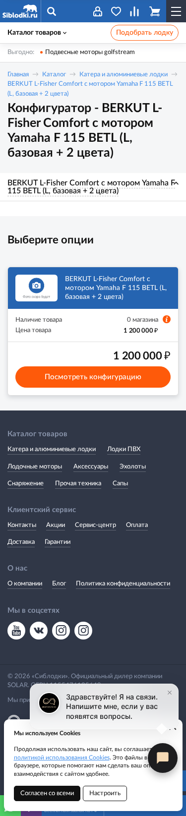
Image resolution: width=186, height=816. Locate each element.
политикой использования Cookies (62, 757)
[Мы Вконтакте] (39, 631)
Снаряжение (25, 483)
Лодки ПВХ (123, 449)
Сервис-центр (95, 525)
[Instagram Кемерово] (83, 631)
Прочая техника (78, 483)
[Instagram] (61, 631)
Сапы (120, 483)
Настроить (105, 793)
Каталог (54, 74)
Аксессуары (90, 467)
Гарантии (57, 542)
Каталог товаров (34, 32)
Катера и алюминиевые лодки (123, 74)
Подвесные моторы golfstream (90, 52)
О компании (24, 584)
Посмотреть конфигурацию (93, 377)
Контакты (21, 525)
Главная (18, 74)
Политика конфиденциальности (123, 584)
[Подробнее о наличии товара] (167, 319)
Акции (55, 525)
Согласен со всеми (47, 793)
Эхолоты (133, 467)
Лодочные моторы (34, 467)
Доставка (21, 542)
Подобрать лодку (144, 32)
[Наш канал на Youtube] (16, 631)
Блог (59, 584)
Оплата (137, 525)
